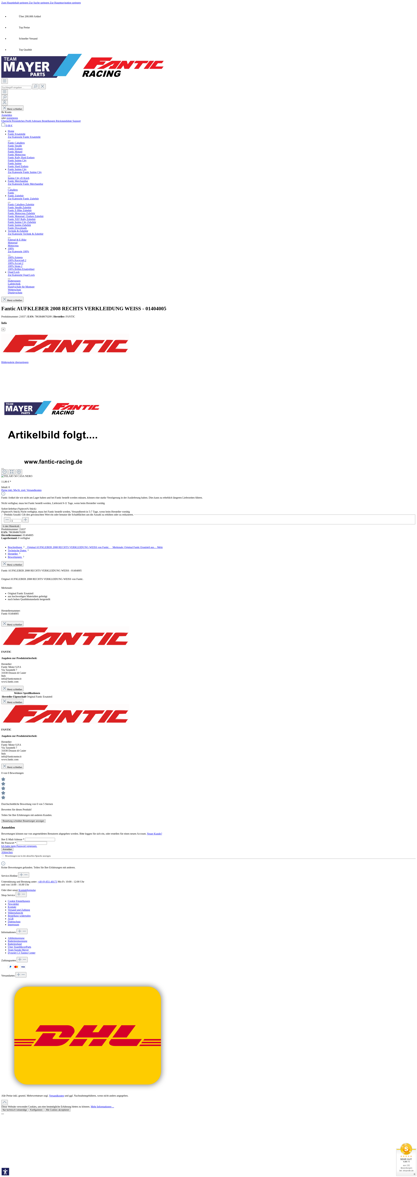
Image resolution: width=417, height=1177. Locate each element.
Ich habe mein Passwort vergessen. (19, 846)
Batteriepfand (15, 944)
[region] (208, 421)
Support (76, 121)
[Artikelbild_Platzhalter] (52, 415)
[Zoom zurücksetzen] (11, 472)
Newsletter (13, 904)
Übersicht (6, 121)
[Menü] (4, 81)
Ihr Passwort (8, 842)
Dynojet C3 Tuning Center (21, 952)
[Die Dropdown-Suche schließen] (42, 86)
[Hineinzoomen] (19, 472)
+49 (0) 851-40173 (47, 881)
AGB (11, 918)
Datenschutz (14, 921)
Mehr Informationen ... (102, 1106)
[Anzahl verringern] (7, 520)
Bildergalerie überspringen (15, 362)
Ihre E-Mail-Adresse (12, 839)
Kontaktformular (27, 890)
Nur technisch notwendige (15, 1110)
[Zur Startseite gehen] (82, 77)
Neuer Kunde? (154, 833)
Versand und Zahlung (19, 909)
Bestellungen (49, 121)
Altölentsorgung (16, 938)
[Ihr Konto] (4, 102)
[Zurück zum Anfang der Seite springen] (4, 1102)
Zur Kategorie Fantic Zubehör (23, 198)
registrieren (12, 118)
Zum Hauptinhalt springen (15, 2)
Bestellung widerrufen (19, 915)
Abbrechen (7, 852)
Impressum (13, 924)
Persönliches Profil (22, 121)
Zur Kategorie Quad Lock (21, 275)
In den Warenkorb (11, 526)
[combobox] (16, 87)
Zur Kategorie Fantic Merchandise (25, 184)
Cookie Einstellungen (19, 901)
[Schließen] (2, 468)
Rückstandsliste (64, 121)
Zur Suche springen (39, 2)
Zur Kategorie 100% (18, 251)
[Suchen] (35, 86)
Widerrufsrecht (15, 912)
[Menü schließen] (9, 140)
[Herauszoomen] (4, 472)
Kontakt (12, 907)
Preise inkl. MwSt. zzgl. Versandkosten (21, 490)
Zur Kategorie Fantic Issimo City (25, 172)
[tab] (85, 547)
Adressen (37, 121)
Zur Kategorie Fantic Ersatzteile (24, 137)
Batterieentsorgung (17, 941)
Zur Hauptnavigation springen (65, 2)
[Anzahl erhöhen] (25, 520)
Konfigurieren (36, 1110)
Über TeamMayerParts (19, 947)
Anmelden (6, 115)
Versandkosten (56, 1095)
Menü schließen (14, 109)
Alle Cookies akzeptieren (57, 1110)
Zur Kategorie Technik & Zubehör (25, 233)
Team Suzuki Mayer (18, 949)
